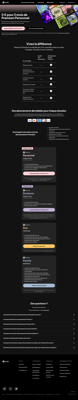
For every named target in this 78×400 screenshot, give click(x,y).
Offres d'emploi (23, 367)
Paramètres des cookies (39, 394)
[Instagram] (4, 389)
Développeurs (36, 367)
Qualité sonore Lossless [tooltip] (29, 84)
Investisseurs (35, 375)
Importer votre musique (50, 376)
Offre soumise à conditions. (64, 33)
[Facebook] (16, 389)
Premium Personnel (65, 364)
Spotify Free (63, 376)
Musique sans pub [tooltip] (27, 65)
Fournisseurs (35, 378)
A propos (21, 364)
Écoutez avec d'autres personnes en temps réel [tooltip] (28, 91)
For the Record (23, 370)
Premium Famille (64, 370)
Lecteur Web (49, 367)
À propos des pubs (49, 394)
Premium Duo (63, 367)
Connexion (71, 2)
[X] (10, 389)
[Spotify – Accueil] (5, 2)
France (74, 391)
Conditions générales (33, 218)
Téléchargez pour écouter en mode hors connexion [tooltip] (28, 71)
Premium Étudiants (65, 373)
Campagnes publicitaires (35, 371)
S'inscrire (62, 2)
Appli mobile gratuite (49, 371)
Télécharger (50, 2)
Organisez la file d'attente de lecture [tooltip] (28, 98)
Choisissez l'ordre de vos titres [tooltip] (28, 78)
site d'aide (46, 310)
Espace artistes (36, 364)
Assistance (41, 2)
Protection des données (28, 394)
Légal (3, 394)
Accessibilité (57, 394)
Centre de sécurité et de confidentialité (14, 394)
